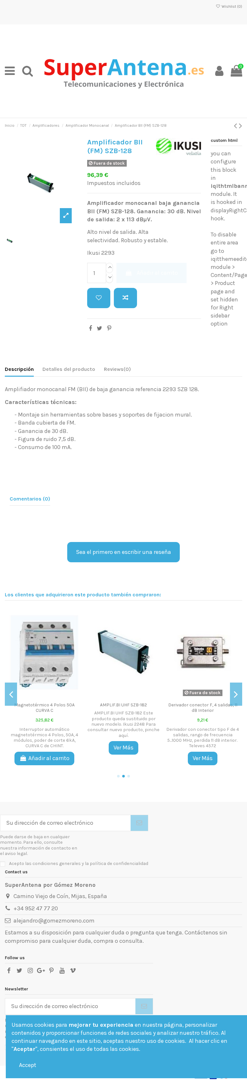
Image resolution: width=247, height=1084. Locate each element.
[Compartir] (90, 328)
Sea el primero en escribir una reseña (123, 552)
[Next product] (240, 126)
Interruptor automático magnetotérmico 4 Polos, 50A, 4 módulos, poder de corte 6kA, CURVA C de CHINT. (44, 738)
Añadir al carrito (157, 272)
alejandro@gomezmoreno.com (54, 920)
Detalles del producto (68, 369)
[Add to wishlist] (98, 298)
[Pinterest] (109, 328)
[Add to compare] (125, 298)
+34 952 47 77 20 (36, 908)
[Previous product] (236, 126)
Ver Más (123, 747)
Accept (27, 1065)
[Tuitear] (99, 328)
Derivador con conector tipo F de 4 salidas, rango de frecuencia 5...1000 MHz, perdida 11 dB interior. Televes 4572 (202, 738)
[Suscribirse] (139, 823)
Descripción (19, 369)
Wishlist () (231, 6)
